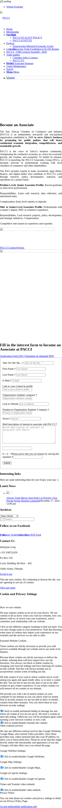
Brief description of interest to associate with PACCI (30, 424)
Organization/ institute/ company (20, 395)
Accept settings (7, 806)
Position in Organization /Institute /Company (26, 409)
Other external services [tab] (11, 725)
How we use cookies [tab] (10, 607)
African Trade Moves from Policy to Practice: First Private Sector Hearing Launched (31, 499)
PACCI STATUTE (22, 40)
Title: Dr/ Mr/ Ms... (13, 363)
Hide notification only (26, 806)
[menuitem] (34, 6)
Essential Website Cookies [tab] (13, 640)
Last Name (9, 374)
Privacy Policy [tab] (7, 792)
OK (2, 587)
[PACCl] (5, 18)
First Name (9, 368)
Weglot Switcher (14, 6)
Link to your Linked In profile (18, 386)
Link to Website (11, 404)
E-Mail (7, 380)
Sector (7, 418)
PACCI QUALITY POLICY (27, 37)
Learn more (9, 587)
